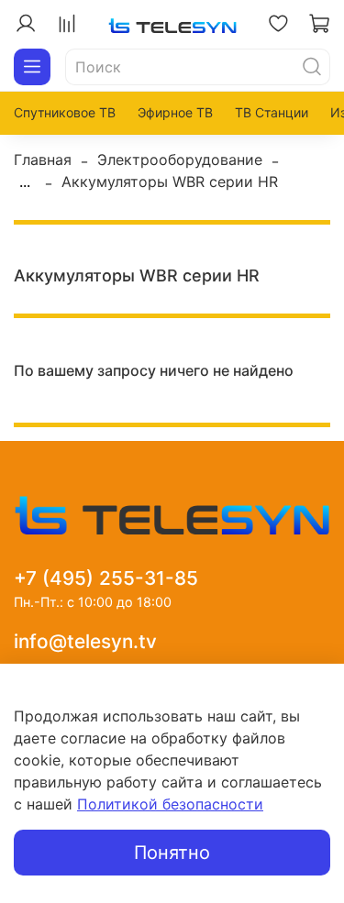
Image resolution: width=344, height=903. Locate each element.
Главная (43, 159)
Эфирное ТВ (175, 112)
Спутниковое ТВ (65, 112)
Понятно (172, 853)
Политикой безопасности (170, 804)
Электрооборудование (179, 159)
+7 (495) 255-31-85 (106, 578)
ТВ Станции (271, 112)
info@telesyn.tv (85, 641)
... (24, 181)
